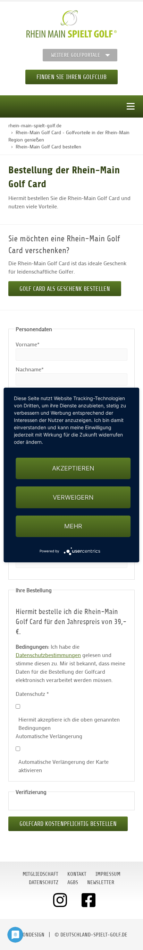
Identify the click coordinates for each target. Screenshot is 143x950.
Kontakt (76, 874)
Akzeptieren (73, 468)
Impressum (107, 874)
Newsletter (100, 882)
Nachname (30, 369)
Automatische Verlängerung (49, 736)
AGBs (72, 882)
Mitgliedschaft (40, 874)
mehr (73, 526)
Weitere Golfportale (75, 55)
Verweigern (73, 497)
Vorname (28, 344)
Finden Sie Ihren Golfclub (71, 77)
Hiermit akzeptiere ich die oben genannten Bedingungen (69, 723)
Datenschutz (32, 693)
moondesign (30, 935)
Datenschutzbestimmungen (48, 654)
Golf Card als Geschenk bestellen (64, 288)
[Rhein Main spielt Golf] (71, 24)
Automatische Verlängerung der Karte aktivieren (63, 766)
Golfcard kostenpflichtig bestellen (68, 823)
